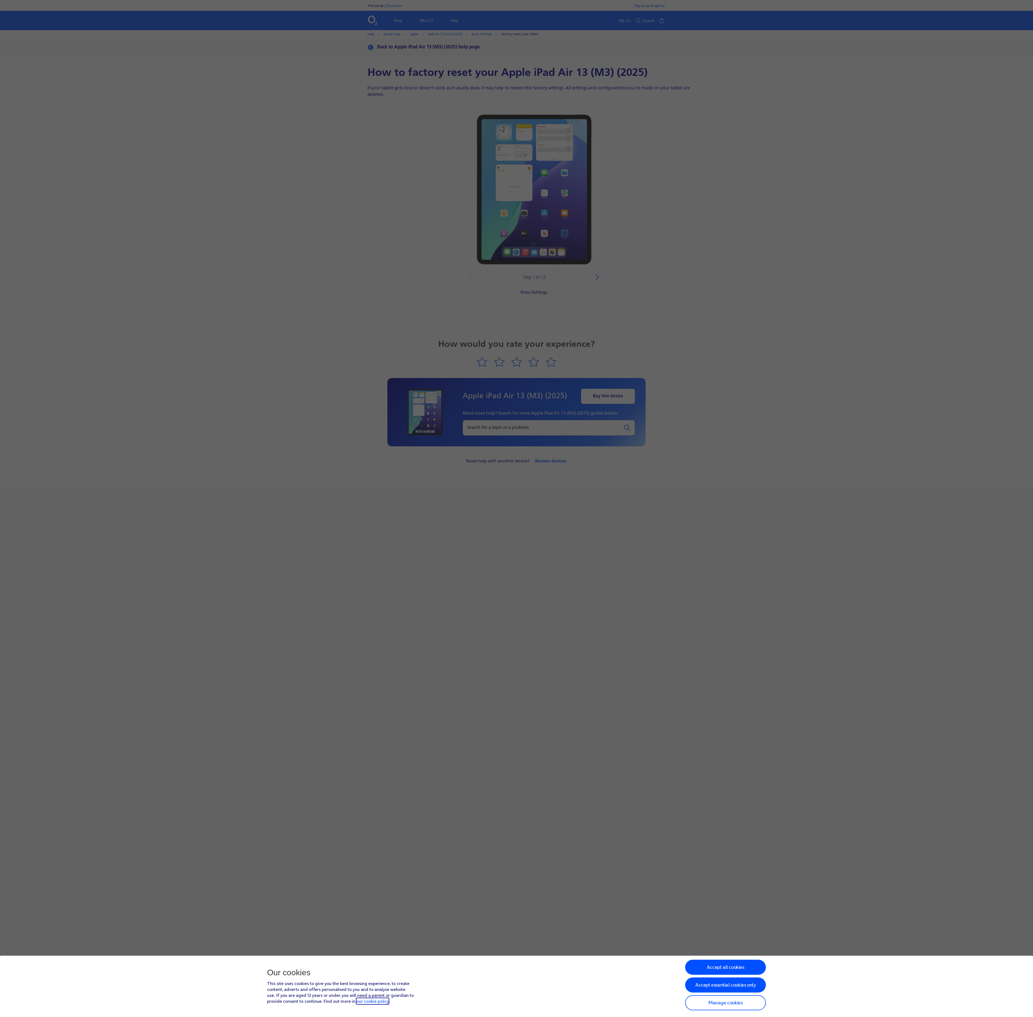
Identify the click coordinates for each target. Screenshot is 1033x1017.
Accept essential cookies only (725, 984)
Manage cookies (725, 1002)
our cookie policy (372, 1001)
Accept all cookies (725, 967)
